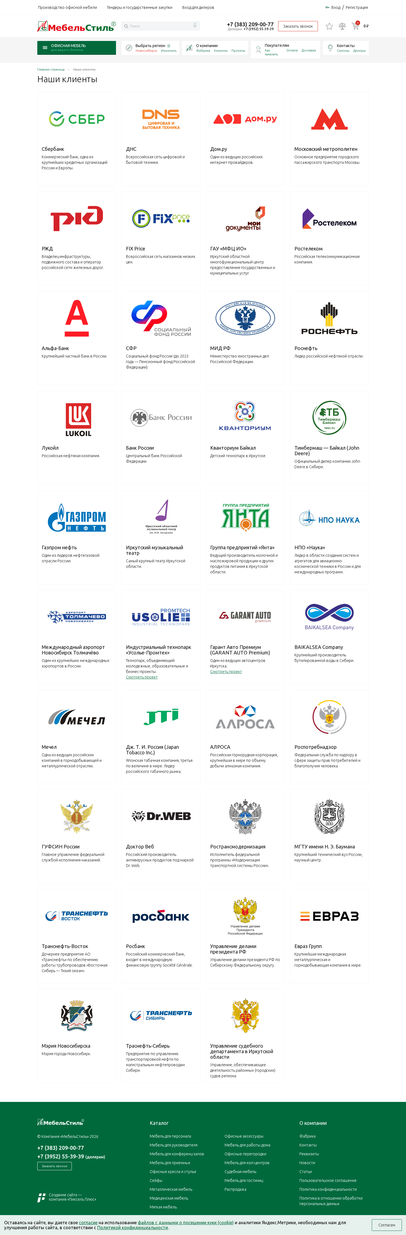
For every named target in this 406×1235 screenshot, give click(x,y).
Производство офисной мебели (67, 7)
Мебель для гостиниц (244, 1180)
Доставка (309, 50)
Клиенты (221, 50)
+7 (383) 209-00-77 (250, 24)
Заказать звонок (298, 26)
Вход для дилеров (198, 7)
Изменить (168, 50)
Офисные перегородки (245, 1154)
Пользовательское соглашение (328, 1180)
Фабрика (203, 50)
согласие (88, 1222)
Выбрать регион (150, 45)
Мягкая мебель (163, 1207)
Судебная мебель (240, 1171)
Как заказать (271, 52)
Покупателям (277, 45)
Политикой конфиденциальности (132, 1227)
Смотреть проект (142, 677)
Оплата (292, 50)
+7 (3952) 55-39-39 (259, 29)
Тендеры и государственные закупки (139, 7)
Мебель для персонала (170, 1136)
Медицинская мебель (169, 1198)
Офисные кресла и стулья (173, 1171)
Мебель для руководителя (173, 1145)
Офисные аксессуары (244, 1136)
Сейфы (156, 1180)
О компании (207, 45)
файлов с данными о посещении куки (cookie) (186, 1222)
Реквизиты (309, 1154)
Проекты (238, 50)
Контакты (346, 45)
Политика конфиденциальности (328, 1189)
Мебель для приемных (170, 1163)
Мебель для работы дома (247, 1145)
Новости (307, 1163)
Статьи (305, 1171)
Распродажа (235, 1189)
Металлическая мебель (171, 1189)
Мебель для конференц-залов (177, 1154)
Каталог (159, 1123)
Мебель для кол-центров (247, 1163)
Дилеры (359, 50)
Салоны (343, 50)
